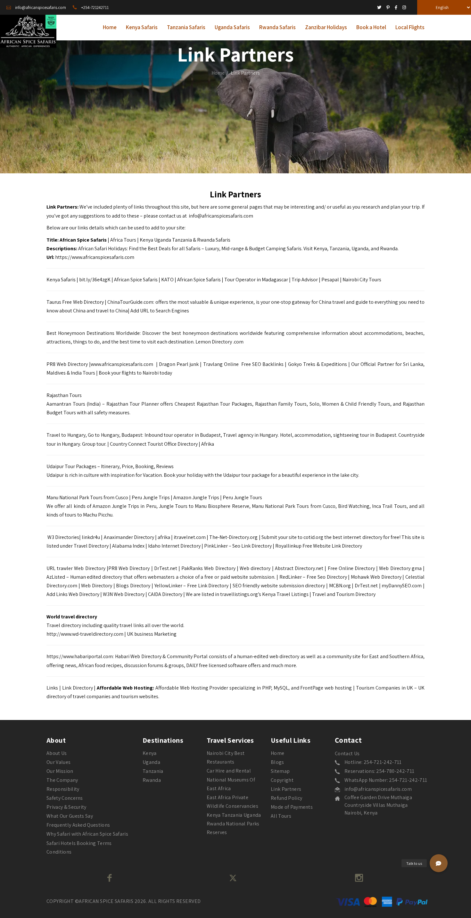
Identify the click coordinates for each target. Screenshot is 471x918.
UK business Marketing (152, 634)
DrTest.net (165, 568)
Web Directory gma (400, 568)
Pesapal (330, 279)
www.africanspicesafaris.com (122, 364)
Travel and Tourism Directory (344, 594)
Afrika (207, 444)
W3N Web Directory (124, 594)
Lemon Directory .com (219, 341)
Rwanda (152, 780)
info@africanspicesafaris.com (221, 215)
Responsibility (62, 789)
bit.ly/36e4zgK (95, 279)
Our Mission (59, 771)
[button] (439, 863)
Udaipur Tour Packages (71, 466)
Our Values (58, 762)
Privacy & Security (66, 807)
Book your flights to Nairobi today (135, 372)
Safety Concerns (64, 798)
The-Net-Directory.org (233, 537)
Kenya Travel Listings (285, 594)
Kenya (150, 753)
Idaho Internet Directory (174, 545)
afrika (164, 537)
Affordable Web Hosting (125, 687)
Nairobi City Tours (362, 279)
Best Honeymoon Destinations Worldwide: (93, 333)
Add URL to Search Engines (159, 310)
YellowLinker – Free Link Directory (191, 585)
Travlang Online (221, 364)
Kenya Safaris (61, 279)
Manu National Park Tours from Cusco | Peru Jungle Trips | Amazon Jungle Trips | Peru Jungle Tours (154, 497)
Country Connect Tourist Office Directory (154, 444)
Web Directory (96, 585)
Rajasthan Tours (64, 395)
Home (218, 73)
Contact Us (347, 753)
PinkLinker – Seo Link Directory (238, 545)
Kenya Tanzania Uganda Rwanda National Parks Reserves (234, 824)
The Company (62, 780)
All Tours (281, 816)
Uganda (151, 762)
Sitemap (280, 771)
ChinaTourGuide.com (130, 302)
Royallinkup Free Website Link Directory (318, 545)
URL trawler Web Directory (75, 568)
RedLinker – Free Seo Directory (313, 577)
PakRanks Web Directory (208, 568)
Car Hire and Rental (229, 770)
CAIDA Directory (165, 594)
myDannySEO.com (402, 585)
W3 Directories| (64, 537)
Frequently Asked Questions (78, 825)
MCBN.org (340, 585)
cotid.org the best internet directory (342, 537)
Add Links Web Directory (72, 594)
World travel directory (71, 616)
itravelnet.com (190, 537)
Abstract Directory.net (299, 568)
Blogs (277, 762)
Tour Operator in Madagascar (256, 279)
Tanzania (153, 771)
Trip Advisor (305, 279)
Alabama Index (128, 545)
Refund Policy (286, 798)
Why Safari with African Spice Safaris (87, 834)
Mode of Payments (292, 807)
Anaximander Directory (129, 537)
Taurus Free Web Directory (75, 302)
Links (52, 687)
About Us (56, 753)
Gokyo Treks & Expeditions (317, 364)
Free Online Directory (351, 568)
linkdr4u (91, 537)
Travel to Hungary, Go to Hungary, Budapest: (95, 435)
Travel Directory (91, 545)
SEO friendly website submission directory (279, 585)
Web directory (255, 568)
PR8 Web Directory (67, 364)
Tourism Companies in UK (384, 687)
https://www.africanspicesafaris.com (94, 257)
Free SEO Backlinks (262, 364)
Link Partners (286, 789)
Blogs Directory (133, 585)
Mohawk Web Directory (376, 577)
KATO (167, 279)
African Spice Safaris (136, 279)
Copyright (282, 780)
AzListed (55, 577)
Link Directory (77, 687)
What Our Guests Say (69, 816)
